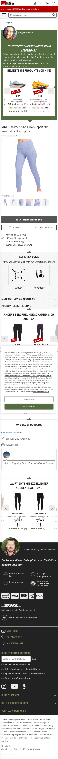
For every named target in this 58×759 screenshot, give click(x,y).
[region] (28, 379)
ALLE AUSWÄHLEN (29, 406)
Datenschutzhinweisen (41, 392)
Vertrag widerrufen (13, 710)
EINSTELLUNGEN (29, 399)
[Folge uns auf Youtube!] (16, 687)
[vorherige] (7, 91)
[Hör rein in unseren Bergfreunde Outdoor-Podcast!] (26, 687)
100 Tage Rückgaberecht (16, 238)
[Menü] (4, 14)
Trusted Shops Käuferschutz (18, 245)
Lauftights (8, 22)
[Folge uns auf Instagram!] (6, 687)
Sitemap (36, 749)
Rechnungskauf (16, 582)
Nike (4, 127)
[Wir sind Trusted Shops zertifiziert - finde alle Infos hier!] (33, 584)
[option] (29, 165)
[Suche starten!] (54, 15)
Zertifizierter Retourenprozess (23, 617)
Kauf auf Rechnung (14, 241)
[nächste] (51, 91)
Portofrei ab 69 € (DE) (15, 234)
